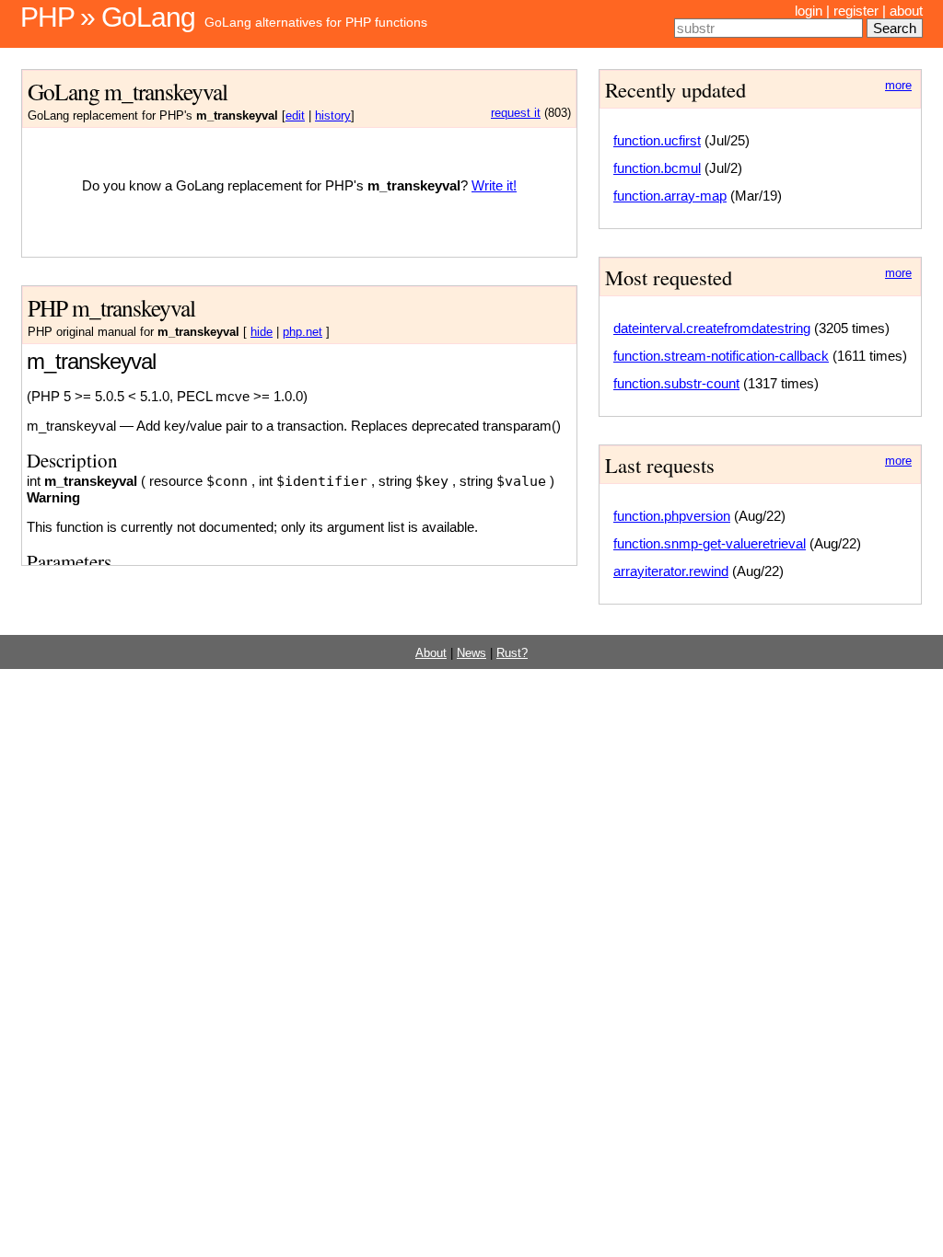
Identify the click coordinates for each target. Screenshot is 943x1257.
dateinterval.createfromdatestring (711, 328)
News (471, 653)
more (898, 85)
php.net (302, 332)
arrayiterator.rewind (670, 571)
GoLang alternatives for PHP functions (315, 22)
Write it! (494, 185)
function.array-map (670, 195)
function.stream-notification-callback (721, 355)
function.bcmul (657, 168)
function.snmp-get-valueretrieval (709, 543)
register (856, 10)
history (333, 116)
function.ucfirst (657, 140)
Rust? (512, 653)
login (808, 10)
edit (295, 116)
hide (261, 332)
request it (516, 113)
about (906, 10)
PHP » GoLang (107, 17)
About (431, 653)
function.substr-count (676, 383)
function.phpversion (671, 516)
